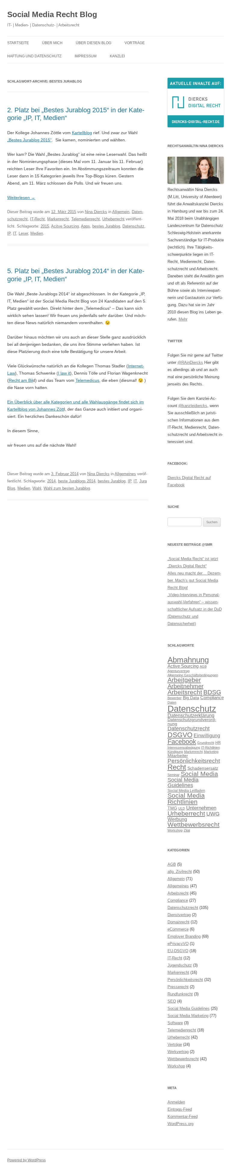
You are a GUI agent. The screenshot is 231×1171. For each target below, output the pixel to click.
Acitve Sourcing (65, 226)
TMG (172, 808)
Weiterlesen (21, 197)
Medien (36, 233)
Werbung (177, 819)
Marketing (211, 751)
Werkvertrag (178, 1051)
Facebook (182, 741)
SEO (172, 1001)
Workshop (175, 830)
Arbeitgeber (184, 679)
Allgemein (120, 212)
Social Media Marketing (188, 1015)
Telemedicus (87, 380)
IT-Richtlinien (210, 747)
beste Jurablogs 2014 (76, 481)
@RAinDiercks (190, 362)
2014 (51, 481)
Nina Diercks (96, 212)
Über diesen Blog (93, 43)
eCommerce (178, 929)
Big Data (191, 698)
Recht (177, 767)
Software (175, 1023)
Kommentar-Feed (183, 1116)
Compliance (212, 697)
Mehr (183, 319)
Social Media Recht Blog (52, 14)
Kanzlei (117, 56)
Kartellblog (82, 132)
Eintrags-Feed (180, 1109)
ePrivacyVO (178, 943)
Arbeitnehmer (186, 686)
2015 (45, 226)
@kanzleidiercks (192, 405)
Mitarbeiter (178, 755)
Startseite (18, 43)
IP (9, 233)
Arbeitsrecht (185, 692)
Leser (23, 233)
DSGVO (180, 735)
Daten (172, 702)
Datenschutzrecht (189, 728)
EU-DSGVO (178, 951)
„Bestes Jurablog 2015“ (29, 139)
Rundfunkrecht (180, 994)
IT (14, 233)
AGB (203, 666)
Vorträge (135, 43)
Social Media (199, 773)
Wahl (36, 488)
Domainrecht (178, 922)
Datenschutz (133, 226)
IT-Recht (37, 219)
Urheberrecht (113, 219)
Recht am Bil (21, 380)
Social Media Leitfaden (186, 791)
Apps (85, 226)
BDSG (212, 692)
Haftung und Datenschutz (34, 56)
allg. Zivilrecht (180, 871)
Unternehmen (201, 808)
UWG (213, 813)
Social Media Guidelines (183, 782)
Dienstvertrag (179, 915)
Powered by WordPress (26, 1160)
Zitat (187, 830)
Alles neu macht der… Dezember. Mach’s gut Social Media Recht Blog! (194, 580)
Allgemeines (125, 474)
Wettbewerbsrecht (194, 824)
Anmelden (176, 1102)
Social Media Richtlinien (186, 798)
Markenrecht (58, 219)
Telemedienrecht (85, 219)
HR (218, 743)
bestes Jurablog (106, 226)
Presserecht (178, 987)
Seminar (174, 775)
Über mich (52, 43)
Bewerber (175, 698)
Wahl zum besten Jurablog (67, 488)
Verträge (175, 1044)
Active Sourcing (183, 665)
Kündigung (175, 751)
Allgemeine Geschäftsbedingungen (193, 675)
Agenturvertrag (178, 671)
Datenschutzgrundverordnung (192, 721)
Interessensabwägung (184, 747)
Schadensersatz (202, 768)
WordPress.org (180, 1123)
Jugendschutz (180, 965)
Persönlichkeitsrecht (194, 761)
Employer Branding (184, 936)
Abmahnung (188, 660)
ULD (181, 808)
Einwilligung (207, 735)
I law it (64, 373)
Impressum (86, 56)
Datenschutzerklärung (191, 715)
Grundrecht (205, 742)
